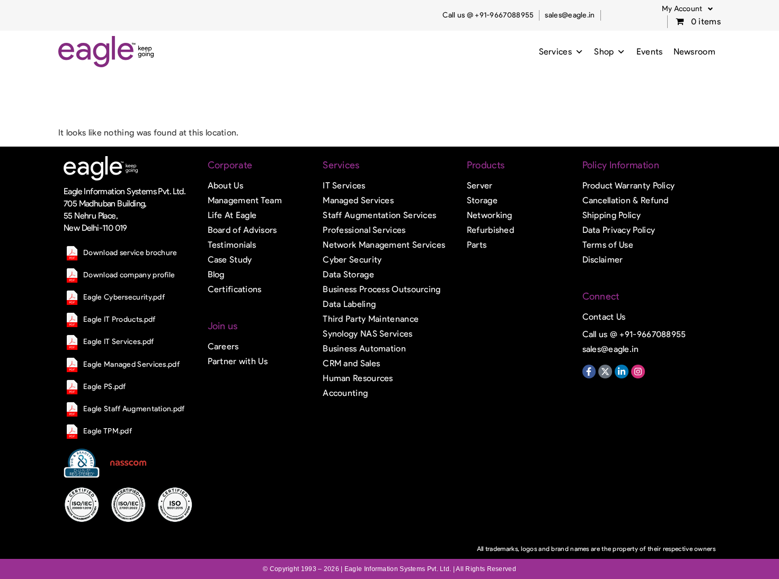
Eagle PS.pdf (104, 386)
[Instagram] (638, 371)
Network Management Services (384, 245)
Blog (216, 274)
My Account (682, 8)
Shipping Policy (611, 215)
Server (480, 185)
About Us (225, 185)
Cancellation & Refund (625, 200)
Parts (477, 245)
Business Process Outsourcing (381, 289)
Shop (604, 52)
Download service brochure (130, 252)
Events (649, 52)
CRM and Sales (351, 363)
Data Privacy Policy (619, 230)
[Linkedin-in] (621, 371)
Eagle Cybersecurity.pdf (124, 297)
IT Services (344, 185)
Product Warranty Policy (628, 185)
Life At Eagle (232, 215)
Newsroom (694, 52)
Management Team (245, 200)
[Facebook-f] (589, 371)
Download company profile (129, 274)
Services (555, 52)
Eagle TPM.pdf (107, 431)
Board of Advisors (242, 230)
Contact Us (604, 317)
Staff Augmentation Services (379, 215)
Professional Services (364, 230)
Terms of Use (608, 245)
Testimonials (232, 245)
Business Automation (364, 348)
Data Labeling (349, 304)
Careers (223, 346)
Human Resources (358, 378)
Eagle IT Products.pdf (119, 319)
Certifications (235, 289)
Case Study (230, 260)
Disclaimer (602, 260)
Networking (489, 215)
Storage (482, 200)
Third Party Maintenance (371, 319)
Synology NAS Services (367, 334)
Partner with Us (238, 361)
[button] (687, 9)
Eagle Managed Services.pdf (131, 364)
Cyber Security (352, 260)
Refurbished (490, 230)
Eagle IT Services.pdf (118, 341)
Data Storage (348, 274)
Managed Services (358, 200)
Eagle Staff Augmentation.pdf (133, 408)
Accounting (345, 393)
